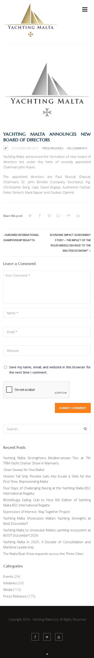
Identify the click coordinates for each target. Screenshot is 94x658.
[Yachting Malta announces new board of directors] (47, 92)
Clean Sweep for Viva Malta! (23, 469)
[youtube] (59, 636)
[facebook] (35, 636)
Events (8, 576)
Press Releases (52, 148)
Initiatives (10, 583)
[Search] (85, 429)
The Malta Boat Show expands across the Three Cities (43, 553)
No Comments (77, 148)
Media (7, 589)
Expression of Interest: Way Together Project (36, 511)
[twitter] (47, 636)
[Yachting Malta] (30, 41)
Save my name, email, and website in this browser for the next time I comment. (50, 369)
